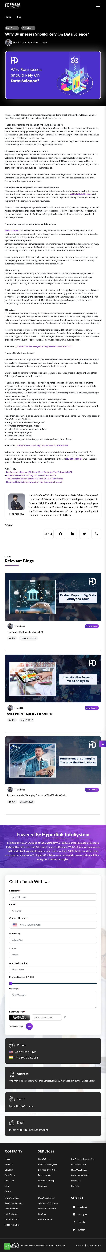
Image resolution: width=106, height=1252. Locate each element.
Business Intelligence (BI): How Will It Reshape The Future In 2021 (39, 472)
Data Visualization (46, 1198)
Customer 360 (11, 1219)
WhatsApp (14, 933)
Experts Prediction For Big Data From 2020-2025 (31, 475)
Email (12, 904)
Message (14, 988)
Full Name (14, 890)
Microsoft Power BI (47, 1208)
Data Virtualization (80, 1175)
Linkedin (81, 1222)
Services (9, 1169)
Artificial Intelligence (47, 1164)
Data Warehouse (79, 1170)
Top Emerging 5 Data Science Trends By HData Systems (34, 478)
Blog (18, 16)
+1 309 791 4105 (26, 1052)
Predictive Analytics (14, 1203)
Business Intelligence (48, 1169)
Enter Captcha (17, 1011)
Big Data (75, 1186)
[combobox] (16, 925)
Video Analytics (12, 1224)
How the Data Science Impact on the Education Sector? (34, 482)
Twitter (81, 1229)
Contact (8, 1191)
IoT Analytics (11, 1214)
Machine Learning (46, 1180)
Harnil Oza (18, 42)
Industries (9, 1180)
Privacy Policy (94, 1245)
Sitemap (80, 1245)
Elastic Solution (45, 1219)
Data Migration (78, 1164)
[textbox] (16, 925)
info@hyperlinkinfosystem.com (28, 1129)
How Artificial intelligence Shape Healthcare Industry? (44, 346)
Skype (12, 948)
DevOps (42, 1214)
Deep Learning (45, 1175)
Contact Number (18, 918)
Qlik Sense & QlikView (48, 1203)
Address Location (18, 963)
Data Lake (76, 1180)
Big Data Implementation (82, 1159)
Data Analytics (12, 1198)
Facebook (82, 1207)
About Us (9, 1164)
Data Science (91, 626)
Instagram (82, 1214)
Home (8, 16)
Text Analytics (11, 1208)
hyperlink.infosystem (22, 1106)
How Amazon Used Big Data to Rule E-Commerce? (42, 445)
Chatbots (42, 1186)
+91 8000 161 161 (26, 1057)
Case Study (10, 1175)
